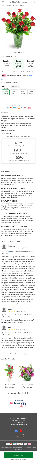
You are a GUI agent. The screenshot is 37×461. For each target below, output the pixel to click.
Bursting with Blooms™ (21, 251)
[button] (33, 456)
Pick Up (17, 87)
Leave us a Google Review (18, 437)
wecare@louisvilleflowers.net (19, 424)
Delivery (5, 87)
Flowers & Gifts (10, 5)
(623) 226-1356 (18, 422)
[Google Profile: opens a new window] (16, 430)
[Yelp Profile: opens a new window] (20, 430)
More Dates (31, 92)
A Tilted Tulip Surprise (18, 2)
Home (3, 5)
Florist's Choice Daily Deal (22, 315)
